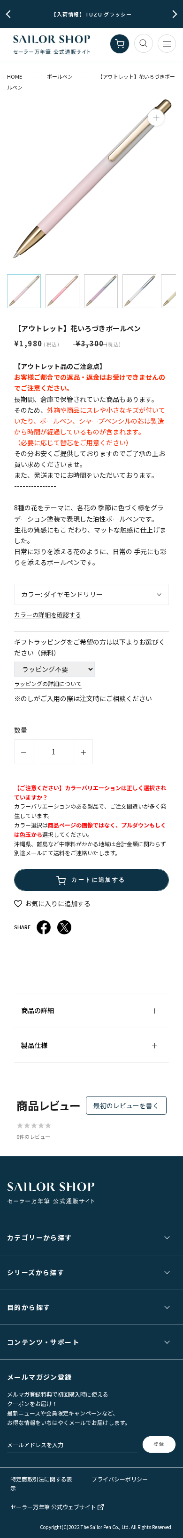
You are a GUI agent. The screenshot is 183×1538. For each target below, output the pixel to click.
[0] (120, 44)
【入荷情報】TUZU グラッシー (91, 14)
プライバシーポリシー (120, 1479)
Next (173, 14)
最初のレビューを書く (126, 1105)
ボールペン (60, 76)
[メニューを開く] (167, 43)
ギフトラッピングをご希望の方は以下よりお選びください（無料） (89, 647)
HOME (14, 76)
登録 (159, 1444)
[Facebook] (44, 927)
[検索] (143, 43)
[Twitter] (64, 927)
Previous (10, 14)
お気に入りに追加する (57, 903)
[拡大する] (156, 117)
